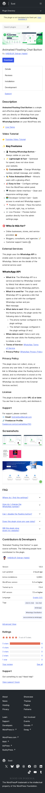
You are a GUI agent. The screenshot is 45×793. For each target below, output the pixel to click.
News (4, 701)
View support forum (11, 682)
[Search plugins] (27, 27)
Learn (4, 717)
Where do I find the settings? (15, 497)
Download (8, 60)
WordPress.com (10, 737)
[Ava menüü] (41, 3)
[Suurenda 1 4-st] (18, 438)
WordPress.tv (9, 729)
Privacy (5, 709)
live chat (39, 603)
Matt (5, 741)
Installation (10, 81)
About (5, 697)
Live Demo (10, 127)
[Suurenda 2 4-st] (39, 438)
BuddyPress (8, 750)
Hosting (5, 705)
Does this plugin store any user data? (18, 521)
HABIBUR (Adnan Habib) (16, 53)
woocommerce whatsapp (32, 617)
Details (8, 69)
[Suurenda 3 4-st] (18, 451)
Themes (27, 701)
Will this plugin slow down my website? (10, 529)
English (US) (38, 597)
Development (11, 87)
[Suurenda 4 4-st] (39, 464)
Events (27, 721)
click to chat (29, 603)
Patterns (27, 709)
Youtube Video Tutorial (15, 139)
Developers (7, 725)
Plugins (27, 705)
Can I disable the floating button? (17, 514)
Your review (7, 664)
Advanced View (9, 624)
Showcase (28, 697)
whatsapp (38, 608)
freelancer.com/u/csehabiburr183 (16, 424)
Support (8, 93)
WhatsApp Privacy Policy (31, 352)
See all (40, 664)
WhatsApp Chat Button (34, 612)
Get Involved (29, 717)
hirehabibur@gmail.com (22, 417)
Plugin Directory (8, 11)
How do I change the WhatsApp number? (11, 505)
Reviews (8, 75)
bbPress (7, 746)
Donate (28, 725)
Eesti (10, 760)
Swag (27, 729)
